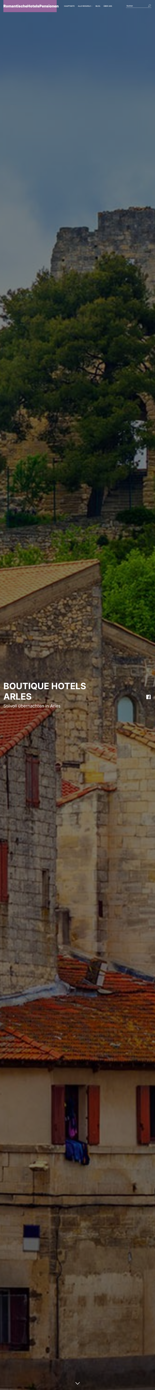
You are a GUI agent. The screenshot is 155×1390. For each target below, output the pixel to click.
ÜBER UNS (108, 6)
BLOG (98, 6)
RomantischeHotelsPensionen (30, 6)
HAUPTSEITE (69, 6)
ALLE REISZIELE (84, 6)
